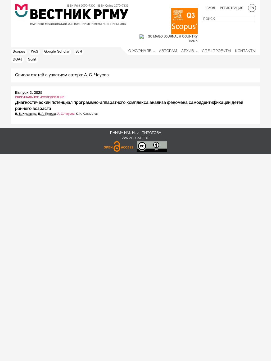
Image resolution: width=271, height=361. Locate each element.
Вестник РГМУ (79, 15)
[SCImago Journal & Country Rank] (168, 38)
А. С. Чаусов (65, 114)
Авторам (168, 51)
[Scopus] (184, 21)
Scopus (19, 51)
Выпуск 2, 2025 (28, 93)
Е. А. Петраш (47, 114)
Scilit (32, 59)
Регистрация (231, 8)
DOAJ (17, 59)
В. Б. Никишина (26, 114)
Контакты (245, 51)
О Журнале (140, 51)
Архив (188, 51)
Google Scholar (57, 51)
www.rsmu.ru (136, 138)
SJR (78, 51)
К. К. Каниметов (87, 114)
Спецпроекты (216, 51)
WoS (34, 51)
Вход (210, 8)
